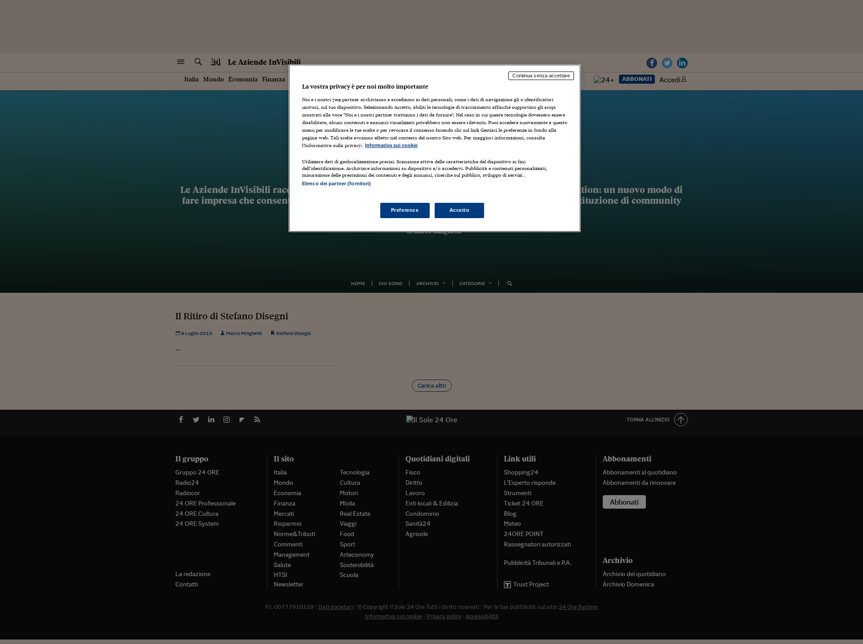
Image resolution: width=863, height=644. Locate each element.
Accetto (459, 210)
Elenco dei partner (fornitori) (336, 183)
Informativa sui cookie (391, 145)
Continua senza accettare (541, 75)
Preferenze (405, 210)
